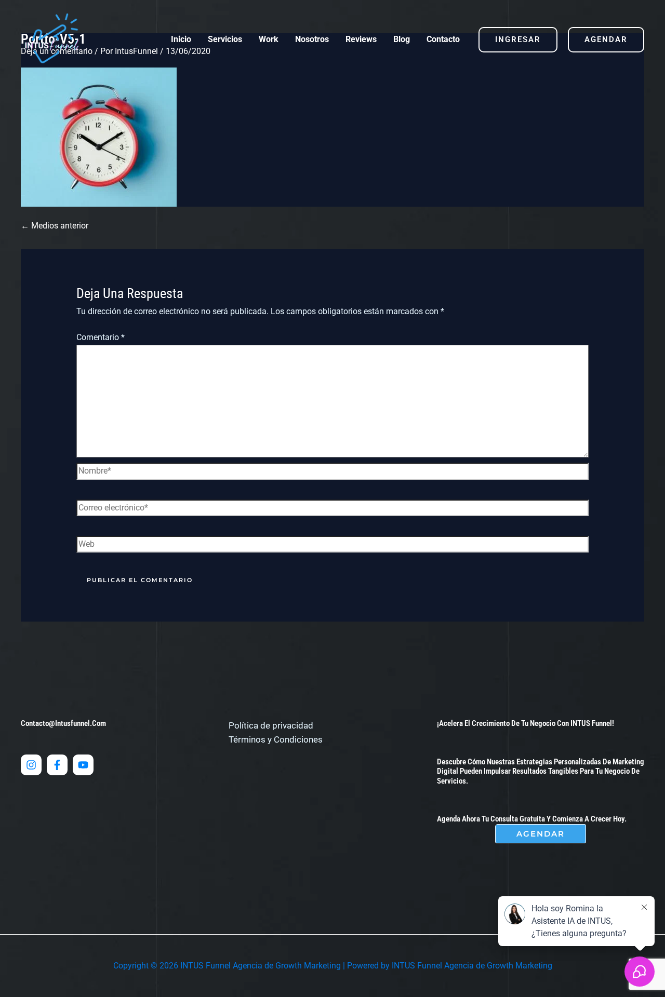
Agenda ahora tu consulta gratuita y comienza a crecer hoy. (532, 819)
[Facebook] (57, 765)
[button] (517, 39)
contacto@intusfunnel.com (63, 723)
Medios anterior (54, 226)
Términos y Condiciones (276, 739)
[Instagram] (31, 765)
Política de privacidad (271, 725)
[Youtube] (83, 765)
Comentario (100, 337)
